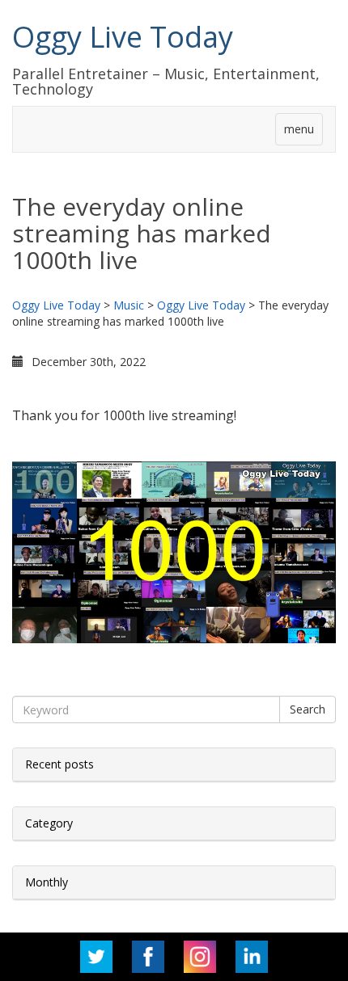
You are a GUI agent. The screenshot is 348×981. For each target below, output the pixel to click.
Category (49, 823)
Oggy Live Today (122, 37)
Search (307, 709)
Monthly (46, 882)
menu (299, 129)
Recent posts (59, 764)
